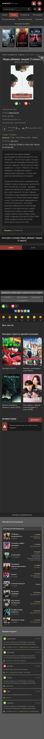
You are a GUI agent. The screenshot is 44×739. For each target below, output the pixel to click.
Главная (4, 15)
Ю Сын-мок (9, 147)
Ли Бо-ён (12, 144)
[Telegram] (28, 311)
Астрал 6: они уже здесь (16, 661)
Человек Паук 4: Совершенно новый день (22, 647)
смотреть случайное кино (22, 515)
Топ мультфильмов (8, 19)
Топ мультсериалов (25, 19)
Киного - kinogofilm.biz (9, 55)
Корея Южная (14, 113)
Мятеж (8, 698)
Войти (34, 3)
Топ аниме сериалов (22, 24)
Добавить (35, 420)
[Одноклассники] (18, 311)
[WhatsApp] (25, 311)
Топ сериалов (37, 15)
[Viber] (22, 311)
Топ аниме (39, 19)
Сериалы (21, 55)
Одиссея (9, 686)
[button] (16, 49)
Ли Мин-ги (21, 144)
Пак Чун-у (14, 141)
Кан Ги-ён (29, 144)
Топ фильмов (24, 15)
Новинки (14, 15)
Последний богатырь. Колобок (18, 672)
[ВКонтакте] (15, 311)
